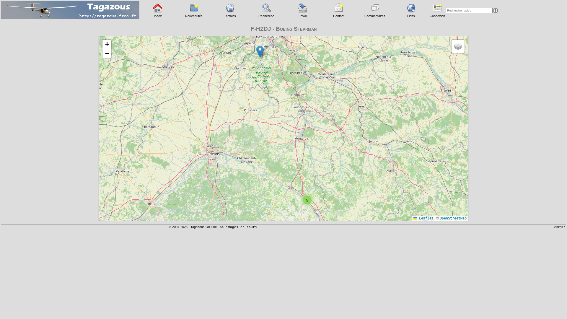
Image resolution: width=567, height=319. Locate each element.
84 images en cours (238, 227)
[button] (260, 51)
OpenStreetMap (453, 218)
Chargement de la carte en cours (283, 128)
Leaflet (425, 218)
